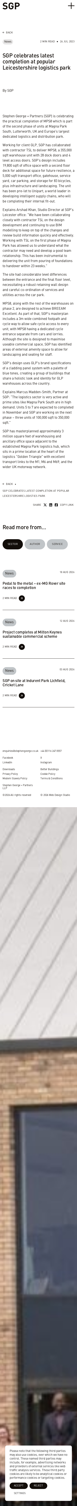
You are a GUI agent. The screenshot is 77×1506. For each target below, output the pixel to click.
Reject (38, 1486)
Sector (13, 544)
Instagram (46, 762)
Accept (19, 1486)
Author (35, 544)
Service (57, 544)
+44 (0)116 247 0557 (51, 751)
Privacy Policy (10, 774)
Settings (20, 1493)
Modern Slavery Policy (15, 778)
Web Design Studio (59, 795)
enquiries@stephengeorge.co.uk (20, 751)
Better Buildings (49, 769)
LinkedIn (7, 762)
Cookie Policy (47, 774)
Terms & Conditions (51, 778)
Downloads (9, 769)
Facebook (8, 758)
